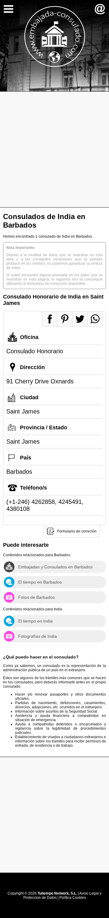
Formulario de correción (77, 531)
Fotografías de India (37, 636)
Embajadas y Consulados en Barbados (55, 566)
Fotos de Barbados (36, 597)
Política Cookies (72, 897)
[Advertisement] (54, 149)
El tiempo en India (35, 621)
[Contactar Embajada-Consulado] (99, 9)
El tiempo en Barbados (40, 582)
